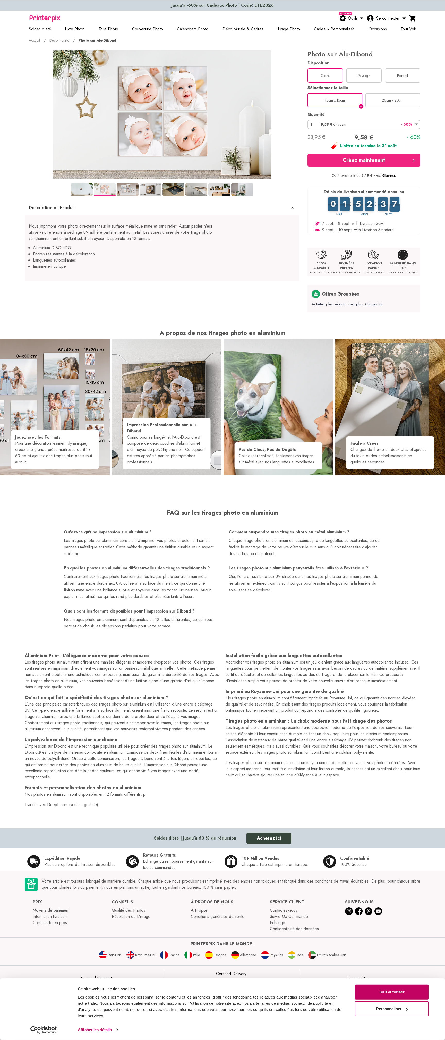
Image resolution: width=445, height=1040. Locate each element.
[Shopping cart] (413, 18)
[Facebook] (359, 911)
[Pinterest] (368, 911)
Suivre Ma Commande (289, 916)
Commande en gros (50, 923)
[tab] (82, 189)
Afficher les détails (95, 1030)
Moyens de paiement (51, 910)
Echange (277, 923)
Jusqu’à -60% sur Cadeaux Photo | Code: (222, 5)
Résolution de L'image (131, 916)
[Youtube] (378, 911)
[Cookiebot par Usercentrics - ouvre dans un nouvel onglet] (43, 1030)
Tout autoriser (391, 992)
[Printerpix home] (44, 18)
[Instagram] (349, 911)
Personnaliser (388, 1009)
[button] (162, 207)
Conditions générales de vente (217, 916)
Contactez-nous (283, 910)
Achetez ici (269, 838)
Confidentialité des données (294, 929)
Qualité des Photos (128, 910)
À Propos (199, 910)
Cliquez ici (373, 304)
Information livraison (50, 916)
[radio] (325, 75)
